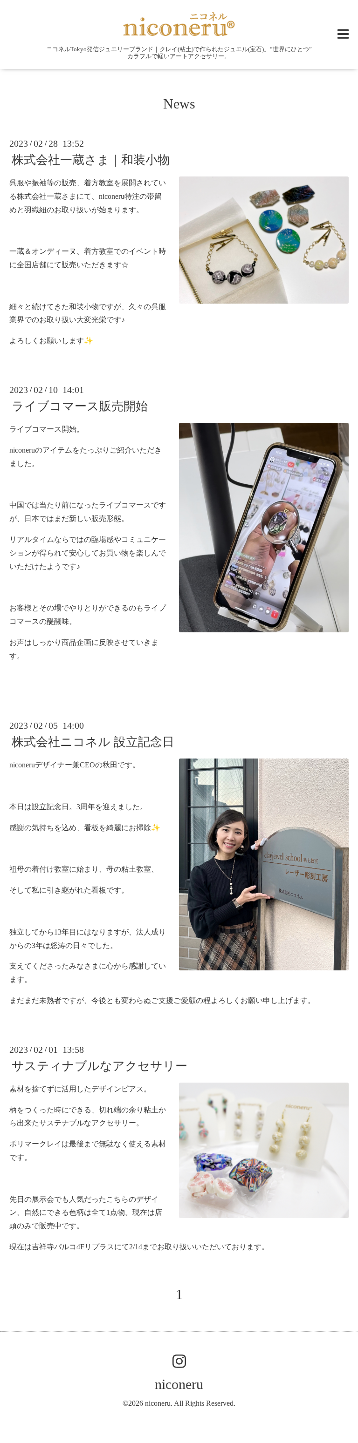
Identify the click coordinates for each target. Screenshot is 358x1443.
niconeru (179, 1384)
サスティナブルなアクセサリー (99, 1066)
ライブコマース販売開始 (80, 406)
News (179, 103)
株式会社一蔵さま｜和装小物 (91, 160)
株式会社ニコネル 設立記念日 (93, 742)
